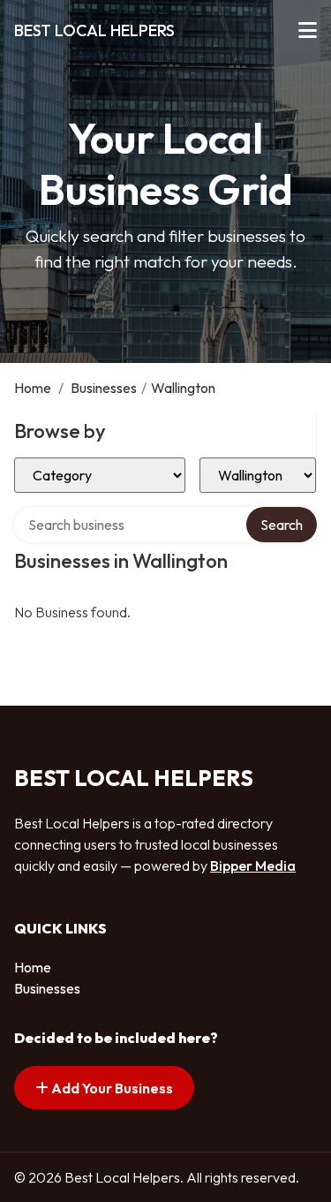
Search (281, 524)
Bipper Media (253, 865)
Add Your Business (111, 1088)
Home (32, 388)
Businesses (104, 388)
